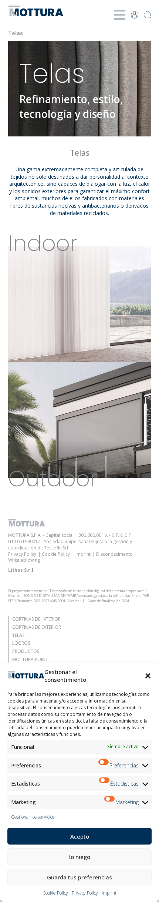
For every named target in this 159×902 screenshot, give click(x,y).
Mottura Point (30, 659)
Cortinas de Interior (36, 619)
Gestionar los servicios (32, 817)
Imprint (109, 893)
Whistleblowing (24, 560)
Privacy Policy (85, 893)
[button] (148, 676)
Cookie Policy (55, 893)
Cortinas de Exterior (36, 627)
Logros (21, 643)
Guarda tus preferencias (79, 877)
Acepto (79, 836)
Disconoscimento (114, 554)
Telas (18, 635)
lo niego (79, 856)
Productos (25, 651)
